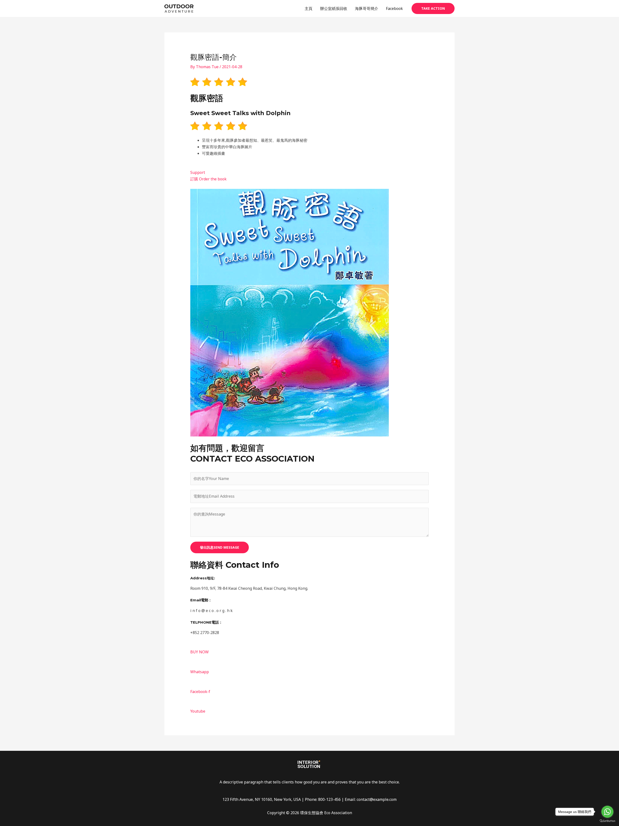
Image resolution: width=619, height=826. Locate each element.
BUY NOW (199, 652)
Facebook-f (200, 691)
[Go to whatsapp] (607, 812)
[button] (433, 8)
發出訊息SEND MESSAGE (219, 547)
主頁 (308, 8)
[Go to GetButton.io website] (607, 821)
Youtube (197, 711)
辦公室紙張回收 (333, 8)
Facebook (394, 8)
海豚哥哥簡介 (366, 8)
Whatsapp (199, 671)
